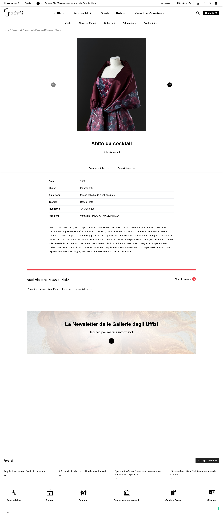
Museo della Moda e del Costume (97, 195)
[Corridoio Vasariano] (149, 13)
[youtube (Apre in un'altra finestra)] (216, 3)
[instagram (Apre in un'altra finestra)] (198, 3)
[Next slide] (169, 84)
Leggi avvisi (165, 3)
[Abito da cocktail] (13, 13)
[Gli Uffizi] (57, 13)
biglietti (209, 13)
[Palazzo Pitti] (82, 13)
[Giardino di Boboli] (113, 13)
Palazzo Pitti (86, 188)
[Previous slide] (53, 84)
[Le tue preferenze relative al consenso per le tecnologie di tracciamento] (218, 508)
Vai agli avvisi (206, 460)
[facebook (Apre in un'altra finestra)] (204, 3)
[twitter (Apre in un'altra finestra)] (210, 3)
